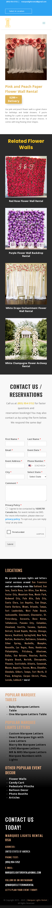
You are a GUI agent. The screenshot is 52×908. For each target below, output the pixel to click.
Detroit (9, 631)
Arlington (16, 675)
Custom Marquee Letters (26, 733)
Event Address (13, 461)
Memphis (41, 643)
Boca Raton (39, 618)
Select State (34, 472)
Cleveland (10, 627)
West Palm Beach (36, 610)
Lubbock (17, 679)
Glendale (9, 671)
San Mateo (40, 590)
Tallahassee (11, 622)
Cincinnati (24, 614)
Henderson (41, 647)
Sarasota (24, 618)
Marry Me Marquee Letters (27, 744)
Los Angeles (26, 602)
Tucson (26, 667)
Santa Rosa (17, 590)
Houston (33, 655)
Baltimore (31, 639)
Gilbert (19, 671)
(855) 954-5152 (12, 2)
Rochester (19, 639)
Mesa (33, 667)
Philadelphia (11, 651)
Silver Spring (13, 643)
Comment (11, 483)
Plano (43, 675)
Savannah (41, 663)
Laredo (8, 679)
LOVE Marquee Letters (24, 748)
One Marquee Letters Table (28, 714)
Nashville (29, 643)
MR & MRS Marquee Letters (27, 752)
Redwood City (12, 598)
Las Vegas (21, 647)
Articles (14, 797)
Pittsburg (27, 651)
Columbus (41, 622)
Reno (31, 647)
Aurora (8, 635)
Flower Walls (17, 779)
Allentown (41, 651)
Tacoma (31, 627)
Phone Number (36, 461)
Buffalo (9, 639)
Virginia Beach (13, 659)
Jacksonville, (12, 614)
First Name (12, 439)
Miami (25, 606)
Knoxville (9, 647)
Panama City (27, 622)
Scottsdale (20, 663)
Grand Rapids (21, 631)
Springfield (29, 635)
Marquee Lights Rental (37, 900)
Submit (10, 544)
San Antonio (20, 655)
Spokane (42, 627)
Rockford (18, 635)
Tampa (43, 606)
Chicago (42, 631)
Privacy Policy (13, 505)
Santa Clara (11, 602)
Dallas (8, 655)
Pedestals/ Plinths (21, 786)
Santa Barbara (12, 606)
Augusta (17, 667)
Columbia (41, 639)
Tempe (27, 671)
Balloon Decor (18, 790)
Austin (43, 655)
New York (41, 635)
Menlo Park (40, 594)
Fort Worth (37, 671)
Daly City (41, 598)
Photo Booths (18, 794)
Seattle (21, 627)
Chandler (41, 667)
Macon (8, 667)
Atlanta (31, 663)
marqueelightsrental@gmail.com (33, 2)
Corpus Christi (31, 675)
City (8, 472)
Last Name (34, 439)
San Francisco (39, 582)
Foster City (11, 594)
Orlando (34, 606)
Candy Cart (16, 782)
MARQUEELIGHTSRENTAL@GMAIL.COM (23, 872)
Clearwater (36, 614)
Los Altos (29, 590)
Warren (32, 631)
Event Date (34, 450)
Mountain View (25, 594)
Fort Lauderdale (14, 610)
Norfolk (27, 659)
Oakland (38, 586)
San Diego (40, 602)
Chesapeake (40, 659)
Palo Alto (28, 598)
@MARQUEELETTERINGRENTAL (19, 885)
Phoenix (9, 663)
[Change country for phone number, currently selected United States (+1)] (30, 465)
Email (9, 450)
